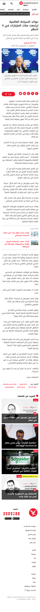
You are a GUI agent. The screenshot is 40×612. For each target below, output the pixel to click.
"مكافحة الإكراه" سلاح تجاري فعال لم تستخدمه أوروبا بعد (21, 444)
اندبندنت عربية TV (30, 590)
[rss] (4, 513)
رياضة (34, 578)
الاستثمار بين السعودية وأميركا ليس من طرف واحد (22, 495)
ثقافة (34, 566)
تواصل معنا (32, 538)
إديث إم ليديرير (30, 42)
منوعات (33, 574)
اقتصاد (10, 9)
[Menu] (4, 3)
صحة (34, 582)
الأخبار (34, 9)
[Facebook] (19, 513)
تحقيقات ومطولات (30, 586)
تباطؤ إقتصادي (9, 387)
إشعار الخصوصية (30, 530)
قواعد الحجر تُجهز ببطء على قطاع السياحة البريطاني (16, 234)
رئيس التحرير (32, 534)
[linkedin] (9, 513)
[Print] (20, 93)
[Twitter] (16, 513)
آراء (18, 9)
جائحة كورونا (23, 384)
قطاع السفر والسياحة (9, 384)
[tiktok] (6, 513)
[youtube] (11, 513)
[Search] (11, 3)
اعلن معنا (33, 543)
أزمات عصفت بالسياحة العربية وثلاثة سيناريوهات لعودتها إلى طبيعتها (16, 244)
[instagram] (14, 513)
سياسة (26, 9)
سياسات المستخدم (30, 526)
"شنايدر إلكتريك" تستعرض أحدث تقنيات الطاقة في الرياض (22, 469)
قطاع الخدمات (32, 387)
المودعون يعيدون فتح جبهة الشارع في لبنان (20, 419)
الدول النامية (21, 387)
